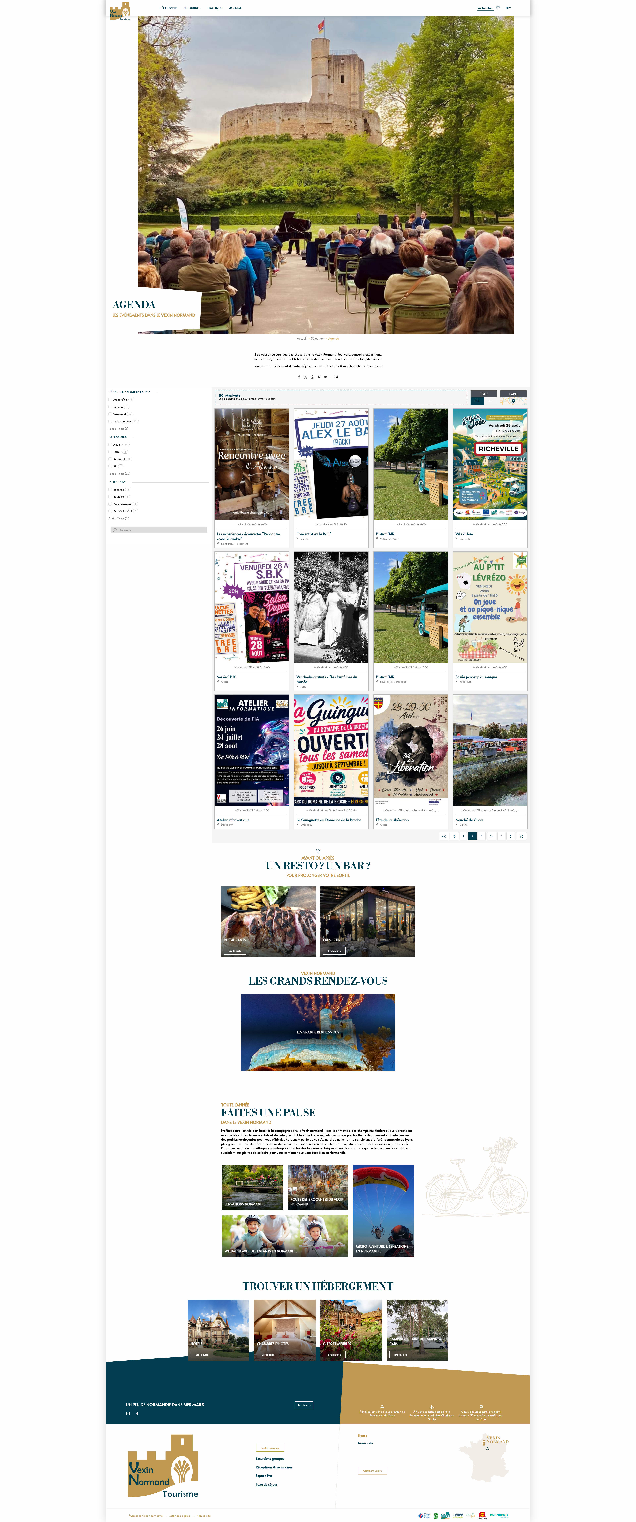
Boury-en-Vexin (124, 504)
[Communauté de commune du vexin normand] (445, 1515)
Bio (117, 466)
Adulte (120, 444)
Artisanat (121, 459)
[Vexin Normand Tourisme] (120, 11)
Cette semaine (125, 421)
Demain (120, 407)
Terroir (119, 451)
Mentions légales (179, 1515)
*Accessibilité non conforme (146, 1515)
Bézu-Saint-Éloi (124, 511)
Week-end (122, 414)
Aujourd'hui (122, 399)
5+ (491, 836)
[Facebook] (137, 1414)
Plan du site (204, 1515)
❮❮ (444, 836)
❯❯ (521, 836)
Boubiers (120, 496)
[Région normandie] (482, 1515)
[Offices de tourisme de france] (424, 1515)
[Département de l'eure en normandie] (458, 1515)
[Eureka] (471, 1515)
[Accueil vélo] (436, 1515)
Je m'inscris (304, 1405)
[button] (485, 8)
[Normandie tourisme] (499, 1516)
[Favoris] (498, 8)
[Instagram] (128, 1414)
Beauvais (121, 489)
